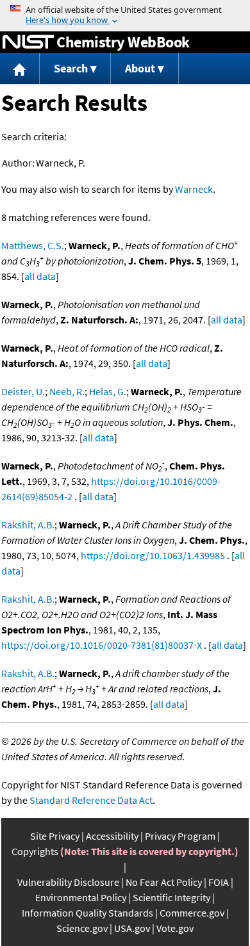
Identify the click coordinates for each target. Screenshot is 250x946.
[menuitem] (20, 69)
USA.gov (132, 928)
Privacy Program (180, 835)
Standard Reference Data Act (91, 800)
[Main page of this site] (20, 69)
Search (71, 68)
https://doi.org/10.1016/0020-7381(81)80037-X (101, 645)
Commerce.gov (192, 912)
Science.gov (82, 928)
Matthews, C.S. (32, 245)
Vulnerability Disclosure (68, 882)
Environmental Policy (80, 897)
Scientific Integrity (171, 897)
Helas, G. (107, 391)
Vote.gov (175, 928)
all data (40, 276)
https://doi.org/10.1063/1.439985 (153, 555)
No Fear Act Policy (164, 882)
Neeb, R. (67, 391)
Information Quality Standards (87, 912)
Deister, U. (23, 391)
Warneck (194, 189)
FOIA (218, 882)
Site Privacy (54, 835)
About (140, 68)
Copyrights (35, 851)
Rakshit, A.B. (27, 524)
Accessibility (112, 835)
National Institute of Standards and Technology (28, 42)
